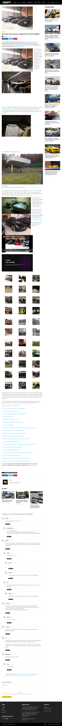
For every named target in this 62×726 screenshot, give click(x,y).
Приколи (43, 2)
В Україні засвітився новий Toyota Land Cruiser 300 (7, 501)
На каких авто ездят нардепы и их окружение (11, 455)
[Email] (7, 718)
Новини (15, 2)
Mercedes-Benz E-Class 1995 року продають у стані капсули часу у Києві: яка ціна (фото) (52, 54)
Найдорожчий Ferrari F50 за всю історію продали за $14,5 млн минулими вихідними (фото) (51, 173)
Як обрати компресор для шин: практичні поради (51, 20)
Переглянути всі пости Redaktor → (15, 482)
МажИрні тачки (30, 2)
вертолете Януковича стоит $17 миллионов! (10, 405)
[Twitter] (4, 718)
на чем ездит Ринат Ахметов (7, 416)
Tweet (11, 38)
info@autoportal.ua (25, 716)
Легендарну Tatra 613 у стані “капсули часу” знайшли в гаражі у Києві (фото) (52, 122)
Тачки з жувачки (37, 2)
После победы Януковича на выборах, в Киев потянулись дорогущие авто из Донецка (18, 444)
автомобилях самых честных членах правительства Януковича (14, 433)
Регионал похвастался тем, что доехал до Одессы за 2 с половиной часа (16, 460)
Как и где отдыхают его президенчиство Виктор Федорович (13, 408)
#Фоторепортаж (14, 472)
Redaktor (6, 36)
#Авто (6, 472)
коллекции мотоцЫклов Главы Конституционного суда (13, 422)
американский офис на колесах (33, 190)
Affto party (24, 2)
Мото (49, 2)
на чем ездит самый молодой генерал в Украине (11, 449)
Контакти (3, 710)
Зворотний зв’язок (47, 710)
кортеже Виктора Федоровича (8, 424)
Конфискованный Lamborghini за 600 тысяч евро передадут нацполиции (22, 501)
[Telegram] (6, 718)
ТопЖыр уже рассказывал (18, 46)
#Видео (9, 472)
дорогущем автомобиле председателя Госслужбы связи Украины (14, 413)
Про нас (3, 708)
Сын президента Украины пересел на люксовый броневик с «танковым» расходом (17, 452)
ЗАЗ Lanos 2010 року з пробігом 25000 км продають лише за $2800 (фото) (52, 71)
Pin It (15, 38)
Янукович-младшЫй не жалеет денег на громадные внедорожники (15, 458)
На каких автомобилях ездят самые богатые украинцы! (12, 436)
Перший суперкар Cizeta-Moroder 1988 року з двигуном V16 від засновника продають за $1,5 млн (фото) (52, 37)
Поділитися (5, 38)
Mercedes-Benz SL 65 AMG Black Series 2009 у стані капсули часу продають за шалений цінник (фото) (51, 88)
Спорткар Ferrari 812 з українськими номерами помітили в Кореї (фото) (35, 506)
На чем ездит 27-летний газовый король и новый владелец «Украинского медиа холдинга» (19, 427)
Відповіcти (9, 536)
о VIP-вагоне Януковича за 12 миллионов (10, 411)
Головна (3, 707)
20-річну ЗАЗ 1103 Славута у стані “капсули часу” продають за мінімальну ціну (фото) (52, 106)
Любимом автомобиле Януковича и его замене (11, 419)
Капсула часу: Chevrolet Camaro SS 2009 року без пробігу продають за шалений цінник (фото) (52, 156)
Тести (19, 2)
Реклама (3, 712)
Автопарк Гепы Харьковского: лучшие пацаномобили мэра (13, 430)
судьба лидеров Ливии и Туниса (31, 42)
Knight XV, (37, 213)
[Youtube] (3, 718)
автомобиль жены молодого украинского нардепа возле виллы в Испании (16, 438)
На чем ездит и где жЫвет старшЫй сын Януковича (12, 447)
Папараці (52, 2)
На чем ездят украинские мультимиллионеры (11, 441)
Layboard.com (24, 719)
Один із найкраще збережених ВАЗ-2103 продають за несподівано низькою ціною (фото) (52, 139)
